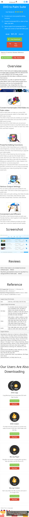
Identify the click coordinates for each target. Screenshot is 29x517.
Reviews (15, 52)
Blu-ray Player (14, 457)
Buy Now (15, 45)
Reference (21, 52)
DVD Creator (14, 424)
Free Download (15, 39)
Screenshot (9, 52)
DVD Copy (14, 393)
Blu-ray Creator (14, 488)
